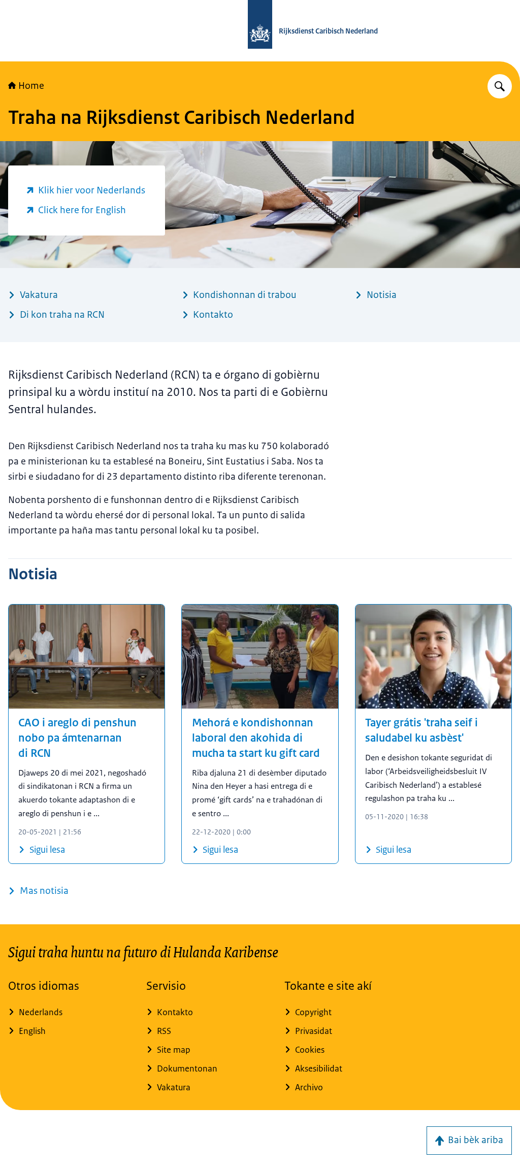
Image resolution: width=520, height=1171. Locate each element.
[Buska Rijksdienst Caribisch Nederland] (500, 86)
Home (31, 86)
